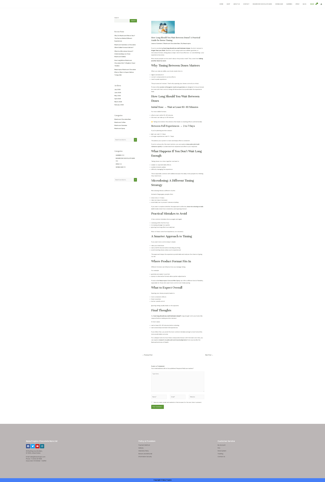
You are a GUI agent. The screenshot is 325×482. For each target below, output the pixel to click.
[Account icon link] (321, 4)
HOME (221, 4)
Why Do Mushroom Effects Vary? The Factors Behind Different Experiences (124, 38)
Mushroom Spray (119, 128)
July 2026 (117, 89)
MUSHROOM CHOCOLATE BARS (262, 4)
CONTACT (246, 4)
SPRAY (297, 4)
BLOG (304, 4)
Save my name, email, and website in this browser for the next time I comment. (178, 402)
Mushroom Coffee (120, 122)
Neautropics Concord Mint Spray (170, 280)
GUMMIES (289, 4)
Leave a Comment (156, 43)
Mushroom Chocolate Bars (122, 119)
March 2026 (118, 102)
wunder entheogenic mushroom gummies (172, 87)
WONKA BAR (279, 4)
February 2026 (119, 105)
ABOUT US (236, 4)
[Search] (135, 140)
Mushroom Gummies (120, 125)
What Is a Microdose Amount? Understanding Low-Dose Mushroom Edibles (123, 53)
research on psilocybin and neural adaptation (173, 340)
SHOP (228, 4)
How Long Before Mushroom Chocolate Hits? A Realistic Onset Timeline (124, 63)
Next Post (209, 355)
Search (116, 18)
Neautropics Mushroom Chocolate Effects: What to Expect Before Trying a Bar (125, 72)
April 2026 (117, 98)
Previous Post (147, 355)
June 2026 (117, 92)
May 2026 (117, 95)
